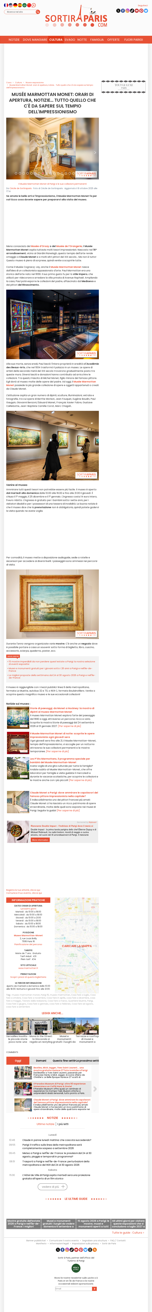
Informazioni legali (59, 1243)
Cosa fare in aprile (56, 997)
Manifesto (41, 1243)
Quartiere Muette (77, 1000)
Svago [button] (70, 40)
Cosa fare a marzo (57, 1000)
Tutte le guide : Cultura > (128, 1232)
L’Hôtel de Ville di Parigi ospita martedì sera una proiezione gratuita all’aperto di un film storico (56, 1176)
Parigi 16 (45, 994)
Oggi (18, 1060)
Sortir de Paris (109, 1243)
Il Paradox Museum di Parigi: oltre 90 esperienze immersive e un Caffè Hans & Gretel (60, 1085)
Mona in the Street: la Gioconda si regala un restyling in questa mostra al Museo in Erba (41, 1039)
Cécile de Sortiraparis (21, 188)
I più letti (62, 1124)
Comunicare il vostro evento (64, 1240)
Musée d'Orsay (40, 246)
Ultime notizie (45, 1124)
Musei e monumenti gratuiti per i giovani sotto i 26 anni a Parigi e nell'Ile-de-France (50, 669)
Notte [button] (82, 40)
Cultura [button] (55, 40)
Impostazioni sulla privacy (85, 1243)
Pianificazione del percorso (28, 944)
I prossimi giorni (28, 908)
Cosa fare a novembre (34, 997)
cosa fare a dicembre (77, 997)
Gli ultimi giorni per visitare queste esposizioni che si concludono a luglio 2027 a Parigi (128, 1223)
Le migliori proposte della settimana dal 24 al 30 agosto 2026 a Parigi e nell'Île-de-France (52, 676)
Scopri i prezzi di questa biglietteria (28, 977)
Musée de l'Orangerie (69, 246)
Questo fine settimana (64, 1060)
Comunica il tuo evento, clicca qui (24, 893)
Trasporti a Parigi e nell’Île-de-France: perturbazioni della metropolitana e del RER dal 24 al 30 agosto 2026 (55, 1163)
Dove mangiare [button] (35, 40)
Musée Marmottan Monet (66, 267)
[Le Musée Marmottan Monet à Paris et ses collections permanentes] (52, 148)
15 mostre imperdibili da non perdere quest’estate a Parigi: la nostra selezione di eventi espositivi (52, 663)
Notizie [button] (14, 40)
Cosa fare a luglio (80, 994)
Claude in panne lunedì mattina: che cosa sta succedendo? (56, 1140)
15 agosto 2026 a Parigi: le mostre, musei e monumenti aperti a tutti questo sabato (93, 1223)
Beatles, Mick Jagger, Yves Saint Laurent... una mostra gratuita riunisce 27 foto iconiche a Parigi (61, 1069)
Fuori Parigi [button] (133, 40)
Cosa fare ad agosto (82, 1003)
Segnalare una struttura (94, 1240)
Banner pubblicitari (36, 1240)
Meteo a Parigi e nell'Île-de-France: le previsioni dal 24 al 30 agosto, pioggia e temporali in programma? (56, 1154)
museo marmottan (60, 994)
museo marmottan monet (26, 994)
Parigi (90, 1000)
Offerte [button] (113, 40)
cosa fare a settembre (18, 1006)
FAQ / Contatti (118, 1240)
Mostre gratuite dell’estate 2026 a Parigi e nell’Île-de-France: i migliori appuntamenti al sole (23, 1223)
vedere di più (50, 1187)
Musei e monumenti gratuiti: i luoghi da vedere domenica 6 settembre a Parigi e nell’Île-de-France (64, 1039)
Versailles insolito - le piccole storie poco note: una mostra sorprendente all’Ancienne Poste (17, 1039)
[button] (10, 148)
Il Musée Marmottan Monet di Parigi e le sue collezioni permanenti (53, 183)
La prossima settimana (87, 1060)
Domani (41, 1060)
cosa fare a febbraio (60, 1003)
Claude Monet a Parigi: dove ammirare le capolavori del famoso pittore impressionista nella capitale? (62, 1101)
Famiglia (97, 40)
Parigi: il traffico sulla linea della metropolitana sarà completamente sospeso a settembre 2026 (52, 1146)
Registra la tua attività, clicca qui (23, 890)
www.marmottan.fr (28, 968)
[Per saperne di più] (69, 726)
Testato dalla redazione (34, 1000)
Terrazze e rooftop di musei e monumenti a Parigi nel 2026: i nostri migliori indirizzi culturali (87, 1039)
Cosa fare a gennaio (37, 1003)
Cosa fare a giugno (16, 1003)
